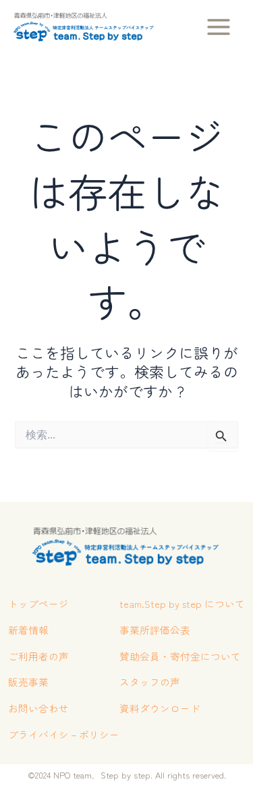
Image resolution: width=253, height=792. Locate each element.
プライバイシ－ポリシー (63, 734)
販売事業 (28, 682)
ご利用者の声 (38, 656)
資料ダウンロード (159, 708)
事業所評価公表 (154, 630)
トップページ (38, 603)
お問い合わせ (38, 708)
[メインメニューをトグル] (219, 27)
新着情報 (28, 630)
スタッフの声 (149, 682)
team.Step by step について (182, 603)
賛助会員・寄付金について (180, 656)
